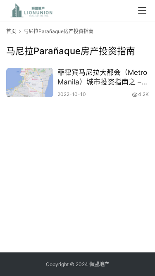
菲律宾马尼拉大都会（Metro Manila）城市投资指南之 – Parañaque (102, 77)
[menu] (142, 10)
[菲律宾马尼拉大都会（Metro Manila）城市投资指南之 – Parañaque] (29, 82)
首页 (11, 31)
